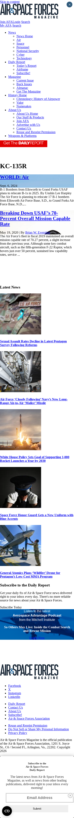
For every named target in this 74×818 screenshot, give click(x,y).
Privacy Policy (17, 733)
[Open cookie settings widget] (7, 811)
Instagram (14, 693)
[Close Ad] (70, 795)
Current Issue (25, 80)
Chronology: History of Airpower (38, 99)
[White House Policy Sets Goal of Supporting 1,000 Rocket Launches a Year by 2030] (20, 449)
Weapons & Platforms (22, 135)
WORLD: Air (14, 177)
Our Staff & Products (30, 117)
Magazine (14, 76)
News (12, 32)
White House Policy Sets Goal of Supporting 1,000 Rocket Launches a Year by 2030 (34, 458)
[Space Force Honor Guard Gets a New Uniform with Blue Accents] (20, 507)
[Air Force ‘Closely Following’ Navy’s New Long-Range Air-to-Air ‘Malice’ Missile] (20, 391)
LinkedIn (14, 697)
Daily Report (16, 62)
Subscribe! (23, 73)
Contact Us (23, 128)
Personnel (22, 47)
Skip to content (10, 1)
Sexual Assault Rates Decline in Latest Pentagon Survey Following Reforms (33, 343)
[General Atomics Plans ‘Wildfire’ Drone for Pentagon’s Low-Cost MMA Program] (20, 565)
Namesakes (23, 106)
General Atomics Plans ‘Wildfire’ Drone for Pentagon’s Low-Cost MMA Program (30, 574)
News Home (24, 36)
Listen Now (37, 638)
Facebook (14, 685)
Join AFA (6, 22)
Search (25, 22)
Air (18, 40)
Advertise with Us (28, 124)
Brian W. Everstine (37, 232)
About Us (14, 110)
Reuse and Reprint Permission (36, 132)
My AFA (6, 25)
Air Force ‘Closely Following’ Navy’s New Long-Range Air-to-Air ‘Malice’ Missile (34, 401)
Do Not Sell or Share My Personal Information (38, 729)
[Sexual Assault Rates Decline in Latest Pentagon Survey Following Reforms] (20, 333)
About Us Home (27, 113)
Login (16, 22)
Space (20, 43)
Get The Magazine (28, 91)
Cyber (20, 54)
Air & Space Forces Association (29, 718)
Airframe (22, 69)
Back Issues (24, 84)
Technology (24, 58)
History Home (17, 95)
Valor (19, 102)
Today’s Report (26, 65)
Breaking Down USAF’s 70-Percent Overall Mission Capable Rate (35, 218)
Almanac (22, 88)
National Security (27, 51)
